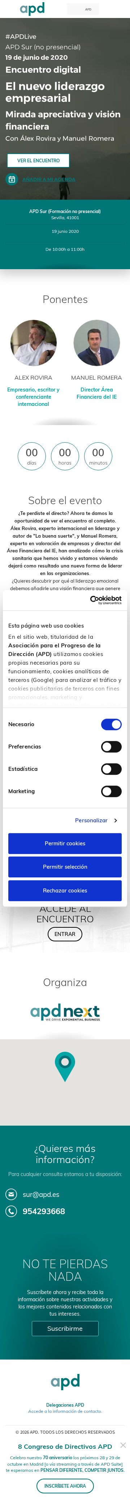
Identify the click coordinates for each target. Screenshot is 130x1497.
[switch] (111, 746)
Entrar (65, 934)
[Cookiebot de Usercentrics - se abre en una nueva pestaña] (92, 600)
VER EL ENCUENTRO (38, 160)
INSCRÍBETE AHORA (65, 1486)
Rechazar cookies (65, 890)
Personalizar (91, 820)
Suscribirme (65, 1328)
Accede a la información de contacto (64, 1411)
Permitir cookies (65, 843)
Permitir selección (65, 866)
